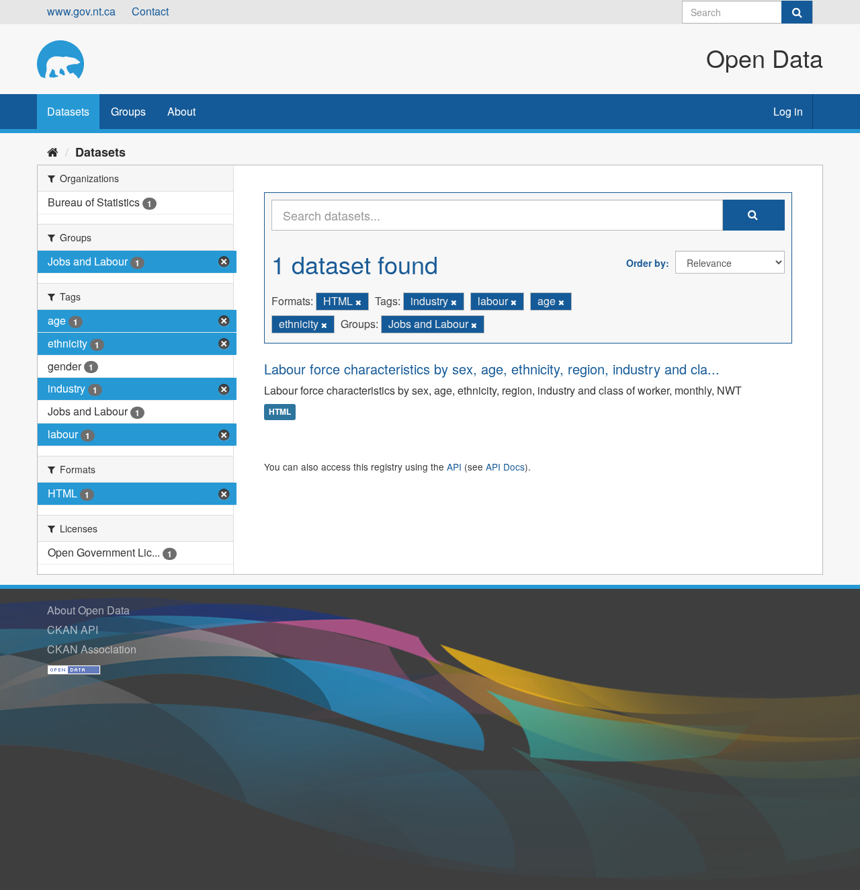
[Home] (52, 151)
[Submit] (796, 12)
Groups (128, 111)
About (181, 111)
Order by (646, 263)
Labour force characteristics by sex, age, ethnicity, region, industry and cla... (492, 368)
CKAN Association (91, 649)
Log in (788, 111)
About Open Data (88, 610)
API (454, 466)
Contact (150, 11)
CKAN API (72, 629)
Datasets (68, 111)
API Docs (505, 466)
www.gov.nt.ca (81, 11)
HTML (280, 412)
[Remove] (358, 301)
